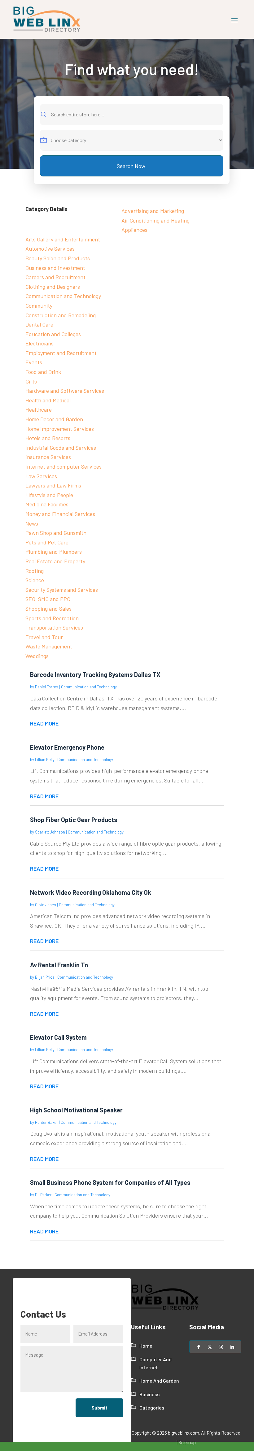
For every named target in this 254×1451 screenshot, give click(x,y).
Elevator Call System (58, 1037)
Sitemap (187, 1442)
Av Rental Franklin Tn (59, 964)
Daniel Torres (46, 686)
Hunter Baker (46, 1122)
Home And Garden (159, 1381)
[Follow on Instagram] (221, 1347)
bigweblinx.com (183, 1433)
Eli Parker (43, 1194)
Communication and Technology (89, 686)
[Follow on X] (209, 1347)
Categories (151, 1407)
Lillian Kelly (45, 759)
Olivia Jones (45, 904)
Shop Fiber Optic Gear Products (73, 819)
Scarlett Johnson (50, 831)
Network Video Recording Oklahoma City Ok (90, 892)
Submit (99, 1407)
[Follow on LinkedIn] (232, 1347)
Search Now (131, 165)
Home (145, 1346)
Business (149, 1394)
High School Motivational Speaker (76, 1110)
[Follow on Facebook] (198, 1347)
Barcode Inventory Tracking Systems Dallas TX (95, 674)
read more (44, 723)
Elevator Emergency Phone (67, 747)
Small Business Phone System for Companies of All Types (110, 1182)
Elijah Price (45, 977)
